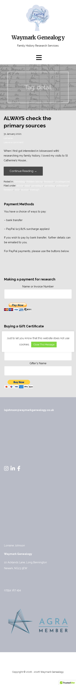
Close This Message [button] (43, 344)
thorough (34, 189)
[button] (39, 57)
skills (17, 189)
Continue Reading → (23, 171)
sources (25, 189)
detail (27, 185)
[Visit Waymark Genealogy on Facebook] (18, 469)
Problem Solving (34, 181)
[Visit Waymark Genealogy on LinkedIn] (13, 469)
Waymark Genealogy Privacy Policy (38, 659)
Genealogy (19, 181)
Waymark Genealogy (37, 37)
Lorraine (8, 138)
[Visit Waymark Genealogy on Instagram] (6, 469)
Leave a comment (13, 142)
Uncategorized (62, 181)
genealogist (37, 185)
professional (62, 185)
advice (20, 185)
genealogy (49, 185)
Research (49, 181)
